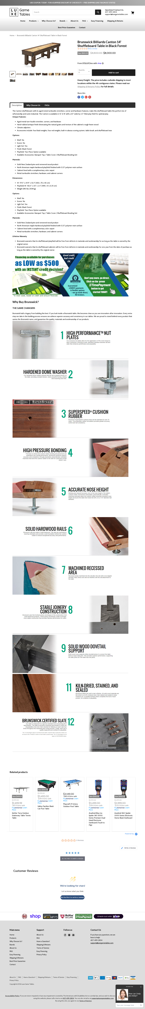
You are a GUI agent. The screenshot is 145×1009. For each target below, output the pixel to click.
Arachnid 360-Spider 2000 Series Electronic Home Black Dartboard (123, 815)
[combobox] (64, 12)
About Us (74, 21)
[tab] (128, 848)
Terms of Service (43, 948)
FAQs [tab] (47, 105)
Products (33, 21)
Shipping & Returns (115, 21)
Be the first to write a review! (72, 897)
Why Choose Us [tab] (33, 105)
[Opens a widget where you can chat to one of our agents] (129, 996)
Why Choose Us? (49, 21)
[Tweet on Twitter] (82, 97)
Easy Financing (97, 21)
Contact (82, 27)
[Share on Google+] (86, 97)
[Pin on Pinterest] (89, 97)
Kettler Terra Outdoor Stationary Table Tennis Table (21, 815)
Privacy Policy (42, 955)
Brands (63, 21)
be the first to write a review (72, 859)
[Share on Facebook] (78, 97)
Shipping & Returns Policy (88, 86)
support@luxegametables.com (102, 943)
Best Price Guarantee (66, 27)
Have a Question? (43, 941)
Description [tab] (17, 105)
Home (22, 21)
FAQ (84, 21)
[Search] (98, 12)
